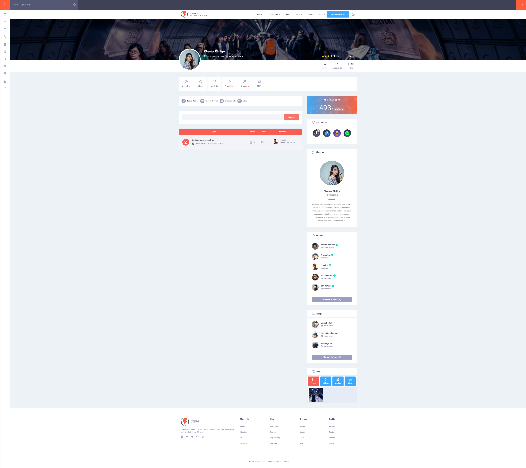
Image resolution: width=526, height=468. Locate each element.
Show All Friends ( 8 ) (332, 299)
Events (309, 14)
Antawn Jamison (328, 245)
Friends (229, 86)
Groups (245, 86)
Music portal (326, 323)
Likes (245, 101)
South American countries (203, 140)
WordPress (261, 461)
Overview (186, 86)
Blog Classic (274, 426)
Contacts (243, 443)
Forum (302, 438)
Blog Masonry (275, 438)
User (301, 443)
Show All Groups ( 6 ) (332, 357)
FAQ (241, 438)
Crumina (324, 265)
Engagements (230, 101)
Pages (287, 14)
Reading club (326, 343)
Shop (321, 14)
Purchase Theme (338, 14)
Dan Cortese (326, 286)
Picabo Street (327, 275)
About (200, 86)
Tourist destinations (217, 144)
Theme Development (282, 461)
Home (259, 14)
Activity (214, 86)
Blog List (273, 432)
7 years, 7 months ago (287, 142)
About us (243, 432)
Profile (331, 432)
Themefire (325, 255)
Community (273, 14)
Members (303, 426)
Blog (298, 14)
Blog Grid (273, 443)
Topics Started (192, 101)
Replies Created (211, 101)
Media (331, 443)
